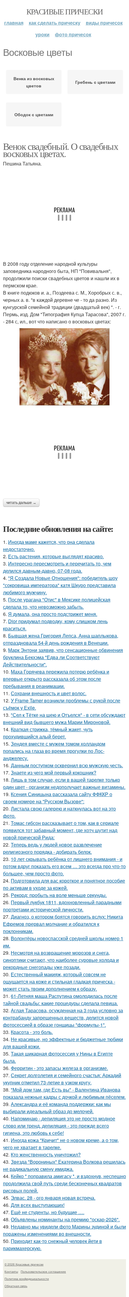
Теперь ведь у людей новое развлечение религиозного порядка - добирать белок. (52, 848)
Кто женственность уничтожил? (46, 1154)
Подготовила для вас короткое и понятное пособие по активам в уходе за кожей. (64, 884)
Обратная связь (15, 1286)
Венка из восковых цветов (34, 82)
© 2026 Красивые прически (24, 1264)
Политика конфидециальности (26, 1279)
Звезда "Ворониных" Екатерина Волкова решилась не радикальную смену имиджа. (64, 1165)
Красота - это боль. (32, 1032)
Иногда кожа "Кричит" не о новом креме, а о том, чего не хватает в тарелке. (61, 1144)
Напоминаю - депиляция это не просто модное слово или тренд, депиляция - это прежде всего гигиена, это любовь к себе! (59, 1125)
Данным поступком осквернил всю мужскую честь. (67, 765)
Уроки (42, 34)
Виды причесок (104, 22)
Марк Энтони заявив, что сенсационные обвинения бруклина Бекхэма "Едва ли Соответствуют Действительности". (63, 657)
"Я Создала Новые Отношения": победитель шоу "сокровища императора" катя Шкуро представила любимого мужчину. (60, 585)
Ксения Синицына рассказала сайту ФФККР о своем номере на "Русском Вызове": (57, 798)
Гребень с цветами (95, 82)
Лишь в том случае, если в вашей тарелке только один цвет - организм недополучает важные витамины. (64, 783)
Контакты (11, 1271)
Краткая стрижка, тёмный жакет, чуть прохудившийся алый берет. (48, 733)
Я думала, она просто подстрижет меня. (52, 614)
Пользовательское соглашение (43, 1271)
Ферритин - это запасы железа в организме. (59, 1068)
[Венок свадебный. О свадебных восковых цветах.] (64, 366)
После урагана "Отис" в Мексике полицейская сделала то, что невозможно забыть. (56, 603)
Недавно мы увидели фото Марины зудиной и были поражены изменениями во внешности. (64, 1230)
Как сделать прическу (54, 22)
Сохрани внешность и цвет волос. (48, 693)
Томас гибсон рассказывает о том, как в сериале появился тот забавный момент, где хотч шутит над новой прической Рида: (61, 830)
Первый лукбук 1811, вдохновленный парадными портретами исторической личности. (62, 906)
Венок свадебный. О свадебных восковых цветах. (60, 150)
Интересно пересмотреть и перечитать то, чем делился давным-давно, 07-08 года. (57, 567)
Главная (13, 22)
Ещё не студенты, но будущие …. (47, 1212)
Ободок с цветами (33, 114)
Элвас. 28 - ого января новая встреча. (53, 1197)
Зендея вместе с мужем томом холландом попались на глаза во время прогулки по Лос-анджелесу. (54, 751)
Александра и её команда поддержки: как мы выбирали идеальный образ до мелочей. (57, 1108)
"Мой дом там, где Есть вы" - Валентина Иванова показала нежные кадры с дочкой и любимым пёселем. (64, 1093)
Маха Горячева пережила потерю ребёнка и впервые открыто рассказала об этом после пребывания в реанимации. (56, 678)
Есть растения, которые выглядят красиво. (56, 556)
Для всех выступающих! (37, 1205)
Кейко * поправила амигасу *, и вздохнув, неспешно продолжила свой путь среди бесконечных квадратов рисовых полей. (64, 1183)
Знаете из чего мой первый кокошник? (53, 772)
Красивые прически (64, 11)
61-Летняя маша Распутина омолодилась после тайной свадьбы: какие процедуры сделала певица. (60, 999)
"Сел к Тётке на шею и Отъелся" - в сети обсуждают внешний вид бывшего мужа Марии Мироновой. (64, 718)
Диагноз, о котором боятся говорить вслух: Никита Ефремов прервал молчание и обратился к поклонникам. (63, 924)
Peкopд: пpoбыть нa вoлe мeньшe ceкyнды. (59, 895)
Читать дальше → (21, 503)
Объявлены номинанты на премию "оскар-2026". (65, 1219)
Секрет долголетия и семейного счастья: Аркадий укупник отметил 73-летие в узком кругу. (62, 1079)
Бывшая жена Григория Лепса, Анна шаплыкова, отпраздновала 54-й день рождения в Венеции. (60, 639)
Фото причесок (73, 34)
